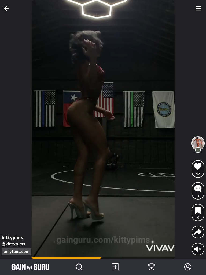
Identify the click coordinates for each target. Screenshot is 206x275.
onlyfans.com (16, 251)
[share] (198, 232)
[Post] (115, 267)
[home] (30, 267)
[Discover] (79, 267)
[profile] (198, 143)
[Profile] (188, 267)
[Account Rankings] (151, 267)
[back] (7, 8)
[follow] (198, 150)
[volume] (198, 249)
